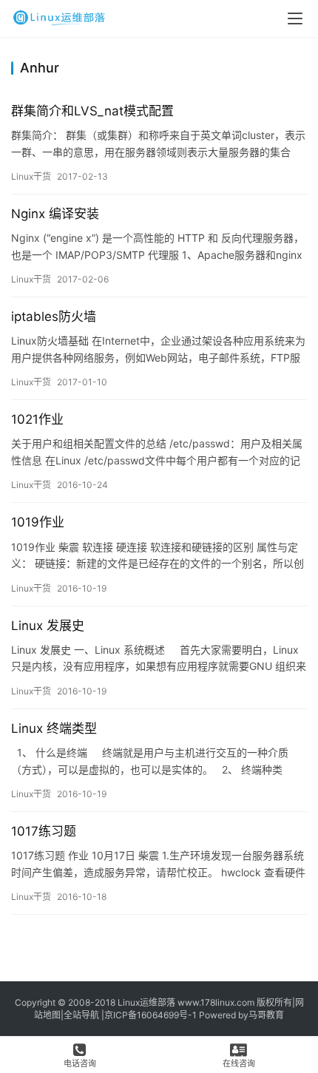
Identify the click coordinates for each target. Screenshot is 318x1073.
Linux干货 (31, 176)
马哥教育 (266, 1014)
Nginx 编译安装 (55, 213)
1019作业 (37, 522)
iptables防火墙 (53, 316)
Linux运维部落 (146, 1002)
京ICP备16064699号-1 (150, 1014)
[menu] (295, 18)
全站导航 (81, 1014)
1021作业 (37, 419)
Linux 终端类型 (54, 728)
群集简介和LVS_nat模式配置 (92, 111)
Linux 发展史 (47, 625)
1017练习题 (43, 831)
